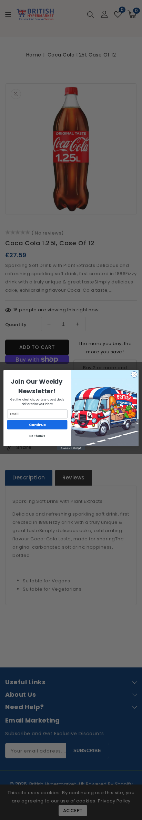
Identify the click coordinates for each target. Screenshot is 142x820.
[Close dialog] (134, 374)
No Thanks (37, 436)
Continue (37, 424)
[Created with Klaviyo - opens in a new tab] (71, 448)
